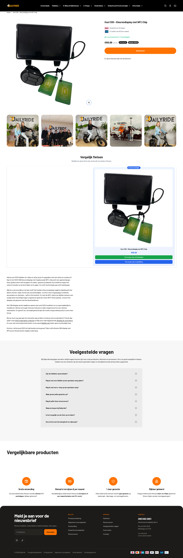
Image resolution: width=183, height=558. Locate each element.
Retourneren (73, 534)
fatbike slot (46, 323)
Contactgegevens (90, 552)
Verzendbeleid (77, 552)
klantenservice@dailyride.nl (147, 522)
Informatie (136, 6)
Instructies (107, 530)
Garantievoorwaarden (76, 530)
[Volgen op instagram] (16, 540)
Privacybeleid (48, 552)
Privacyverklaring (74, 518)
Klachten (106, 518)
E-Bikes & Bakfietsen (71, 6)
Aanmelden (50, 532)
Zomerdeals (45, 6)
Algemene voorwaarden (77, 522)
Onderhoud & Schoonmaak (118, 6)
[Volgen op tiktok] (22, 540)
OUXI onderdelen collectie (25, 321)
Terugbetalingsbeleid (35, 552)
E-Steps (87, 6)
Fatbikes (55, 6)
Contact (106, 534)
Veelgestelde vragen (111, 526)
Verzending (72, 526)
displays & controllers (65, 321)
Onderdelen (98, 6)
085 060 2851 (144, 518)
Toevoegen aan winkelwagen (133, 257)
